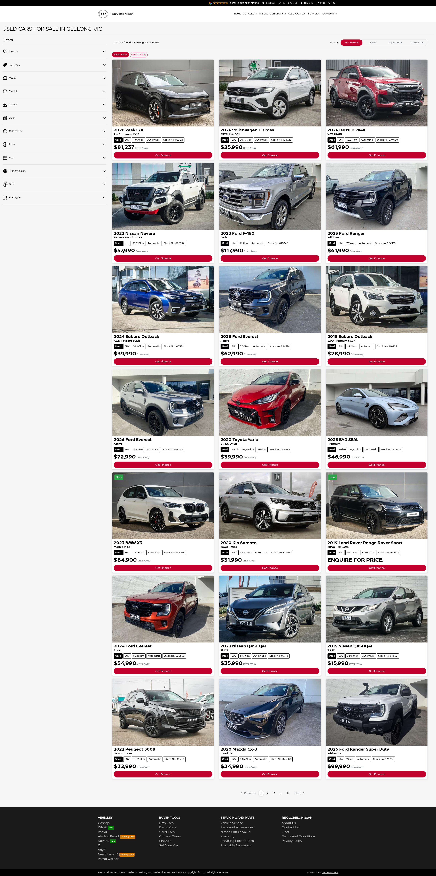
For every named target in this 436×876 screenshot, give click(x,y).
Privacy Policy (292, 841)
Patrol (102, 832)
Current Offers (170, 836)
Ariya (101, 850)
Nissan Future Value (236, 832)
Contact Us (290, 827)
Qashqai (104, 823)
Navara (103, 841)
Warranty (227, 836)
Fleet (285, 832)
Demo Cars (167, 827)
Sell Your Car (297, 13)
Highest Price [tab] (395, 42)
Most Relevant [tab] (352, 42)
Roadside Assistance (236, 845)
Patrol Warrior (108, 859)
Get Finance (163, 155)
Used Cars (167, 832)
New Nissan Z (108, 854)
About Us (289, 823)
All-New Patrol (108, 836)
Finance (165, 841)
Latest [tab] (373, 42)
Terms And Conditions (298, 836)
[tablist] (384, 42)
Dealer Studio (330, 872)
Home (237, 13)
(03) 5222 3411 (290, 3)
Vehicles (248, 13)
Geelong (270, 3)
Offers (263, 13)
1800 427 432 (327, 3)
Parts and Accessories (237, 827)
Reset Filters (120, 54)
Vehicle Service (232, 823)
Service (313, 13)
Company (328, 13)
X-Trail (102, 827)
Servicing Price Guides (237, 841)
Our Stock (276, 13)
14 (288, 793)
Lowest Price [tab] (416, 42)
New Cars (166, 823)
